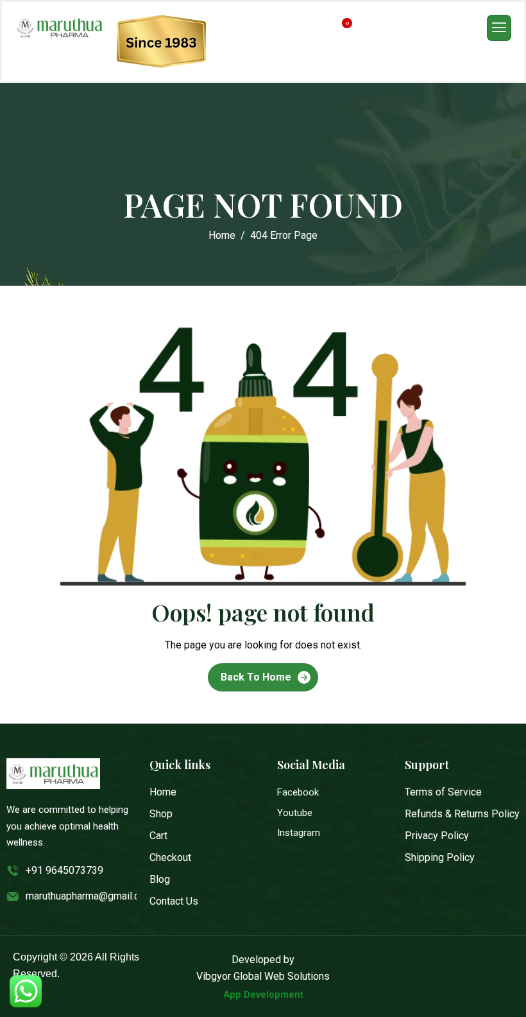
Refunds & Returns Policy (462, 814)
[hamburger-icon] (499, 28)
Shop (161, 814)
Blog (159, 879)
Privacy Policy (437, 836)
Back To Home (256, 677)
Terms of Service (443, 792)
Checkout (170, 857)
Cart (158, 836)
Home (162, 792)
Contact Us (173, 901)
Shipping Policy (440, 857)
